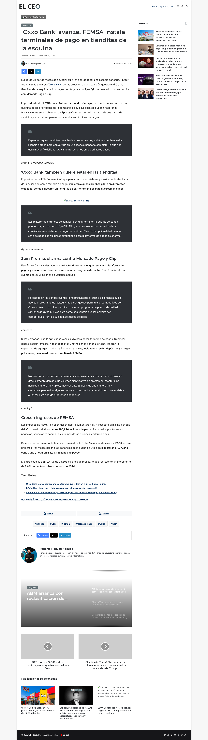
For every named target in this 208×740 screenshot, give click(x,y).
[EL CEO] (29, 6)
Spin (114, 523)
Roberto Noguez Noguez (36, 64)
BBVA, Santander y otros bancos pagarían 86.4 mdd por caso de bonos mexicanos (114, 710)
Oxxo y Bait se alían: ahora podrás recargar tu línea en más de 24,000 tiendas (38, 710)
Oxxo (102, 523)
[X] (31, 71)
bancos (40, 523)
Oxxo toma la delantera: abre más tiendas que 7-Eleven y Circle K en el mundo (66, 484)
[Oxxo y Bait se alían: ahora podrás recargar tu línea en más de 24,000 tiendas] (38, 695)
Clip (54, 523)
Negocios (27, 25)
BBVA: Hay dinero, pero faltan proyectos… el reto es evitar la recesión (62, 488)
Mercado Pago (85, 523)
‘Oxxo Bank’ (55, 84)
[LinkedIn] (38, 71)
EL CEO (66, 735)
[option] (76, 598)
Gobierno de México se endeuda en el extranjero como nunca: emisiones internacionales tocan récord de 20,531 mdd (171, 64)
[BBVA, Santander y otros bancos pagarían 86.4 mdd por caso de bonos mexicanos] (115, 695)
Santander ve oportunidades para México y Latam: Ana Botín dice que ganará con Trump (71, 492)
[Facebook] (24, 71)
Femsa (66, 523)
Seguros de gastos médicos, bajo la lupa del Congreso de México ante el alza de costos (171, 48)
